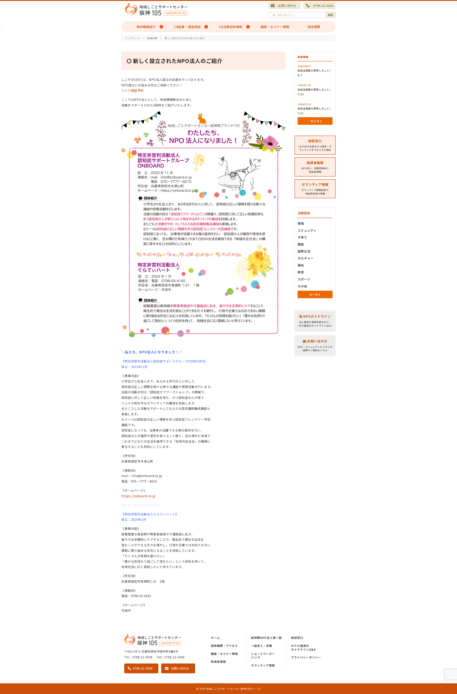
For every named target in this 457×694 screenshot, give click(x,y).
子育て (302, 237)
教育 (301, 272)
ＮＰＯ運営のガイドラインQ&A (303, 647)
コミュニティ (307, 230)
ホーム (215, 637)
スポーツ (304, 279)
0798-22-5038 (323, 5)
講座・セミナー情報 (275, 26)
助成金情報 (218, 661)
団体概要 (314, 26)
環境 (301, 223)
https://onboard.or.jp (138, 496)
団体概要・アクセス (224, 645)
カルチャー (305, 258)
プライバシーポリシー (306, 657)
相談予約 (137, 90)
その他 (302, 286)
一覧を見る (315, 121)
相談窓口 (297, 637)
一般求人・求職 (261, 645)
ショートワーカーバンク (263, 656)
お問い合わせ (287, 5)
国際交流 (304, 251)
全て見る (315, 294)
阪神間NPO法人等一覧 (266, 637)
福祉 (301, 265)
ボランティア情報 (263, 665)
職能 (301, 244)
